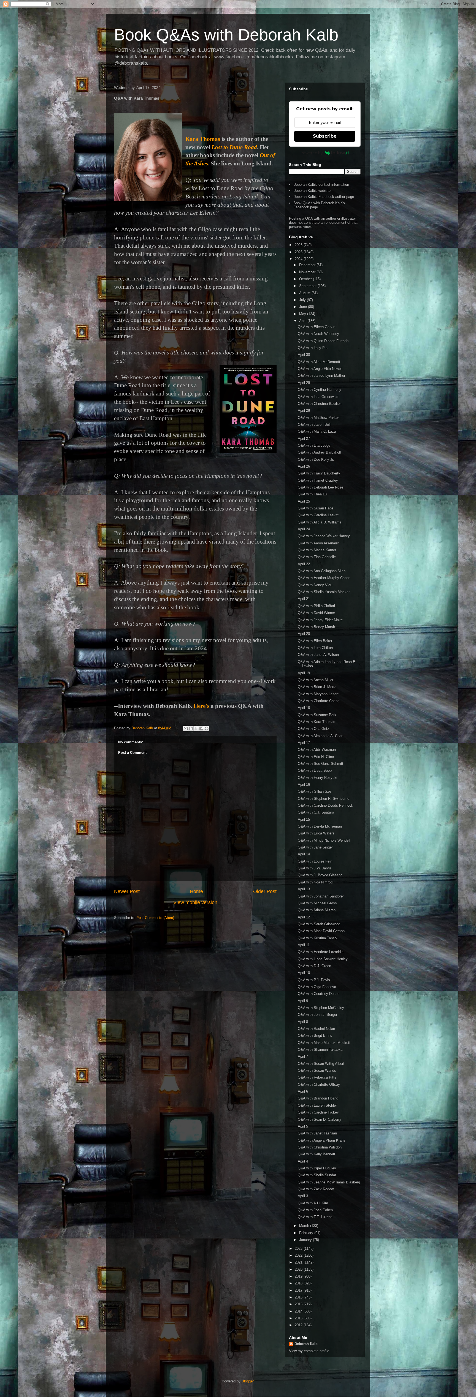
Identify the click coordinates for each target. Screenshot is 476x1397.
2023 (299, 1248)
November (308, 272)
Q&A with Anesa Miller (315, 680)
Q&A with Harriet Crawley (318, 480)
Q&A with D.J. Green (314, 966)
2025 (299, 252)
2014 (299, 1311)
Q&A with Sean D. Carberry (319, 1119)
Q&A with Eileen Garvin (316, 327)
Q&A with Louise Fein (315, 861)
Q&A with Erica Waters (316, 833)
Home (196, 891)
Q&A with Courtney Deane (318, 994)
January (306, 1240)
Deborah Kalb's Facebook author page (323, 197)
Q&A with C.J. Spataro (316, 812)
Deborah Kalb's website (312, 191)
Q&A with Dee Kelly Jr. (316, 459)
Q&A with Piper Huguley (317, 1168)
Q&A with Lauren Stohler (317, 1105)
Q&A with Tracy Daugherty (319, 473)
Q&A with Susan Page (315, 508)
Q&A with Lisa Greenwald (318, 397)
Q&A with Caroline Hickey (318, 1112)
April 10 (304, 973)
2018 (299, 1283)
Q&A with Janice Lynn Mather (321, 375)
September (308, 286)
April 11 (304, 945)
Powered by (312, 153)
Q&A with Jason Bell (314, 424)
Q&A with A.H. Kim (313, 1203)
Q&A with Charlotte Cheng (318, 701)
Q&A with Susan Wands (317, 1070)
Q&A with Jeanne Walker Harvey (324, 536)
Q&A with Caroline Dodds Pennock (325, 805)
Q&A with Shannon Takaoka (320, 1049)
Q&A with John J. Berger (317, 1015)
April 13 (304, 889)
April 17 (304, 743)
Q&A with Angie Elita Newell (320, 369)
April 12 (304, 917)
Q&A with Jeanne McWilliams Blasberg (329, 1182)
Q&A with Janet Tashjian (317, 1133)
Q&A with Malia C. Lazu (317, 431)
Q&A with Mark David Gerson (321, 931)
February (306, 1233)
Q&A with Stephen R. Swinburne (323, 798)
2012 (299, 1325)
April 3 (303, 1196)
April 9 (303, 1001)
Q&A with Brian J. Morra (317, 687)
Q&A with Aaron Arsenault (318, 543)
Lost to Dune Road (234, 147)
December (308, 265)
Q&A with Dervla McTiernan (320, 826)
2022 (299, 1255)
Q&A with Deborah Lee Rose (320, 487)
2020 (299, 1269)
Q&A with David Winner (316, 613)
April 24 (304, 529)
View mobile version (195, 902)
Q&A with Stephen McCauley (321, 1008)
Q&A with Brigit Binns (315, 1035)
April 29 (304, 383)
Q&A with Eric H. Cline (316, 757)
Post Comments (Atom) (155, 918)
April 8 (303, 1022)
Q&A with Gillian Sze (314, 791)
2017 (299, 1290)
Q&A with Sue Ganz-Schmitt (320, 764)
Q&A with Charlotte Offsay (319, 1084)
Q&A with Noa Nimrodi (315, 882)
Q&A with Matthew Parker (318, 418)
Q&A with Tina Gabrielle (317, 557)
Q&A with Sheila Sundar (317, 1175)
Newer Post (127, 891)
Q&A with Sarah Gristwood (319, 924)
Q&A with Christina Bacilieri (320, 404)
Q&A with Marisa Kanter (317, 550)
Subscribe (325, 136)
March (304, 1226)
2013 (299, 1318)
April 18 (304, 708)
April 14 (304, 854)
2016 (299, 1297)
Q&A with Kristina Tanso (317, 938)
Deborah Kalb (306, 1344)
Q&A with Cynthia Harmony (319, 390)
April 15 (304, 819)
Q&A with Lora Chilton (315, 648)
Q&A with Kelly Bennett (316, 1154)
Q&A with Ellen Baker (315, 641)
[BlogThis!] (191, 728)
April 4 (303, 1161)
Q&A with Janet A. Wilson (318, 655)
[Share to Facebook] (201, 728)
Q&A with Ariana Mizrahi (317, 910)
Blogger (247, 1381)
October (306, 279)
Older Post (265, 891)
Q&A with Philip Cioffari (316, 606)
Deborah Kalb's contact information (321, 184)
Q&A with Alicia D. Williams (320, 522)
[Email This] (185, 728)
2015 (299, 1304)
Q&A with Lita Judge (314, 445)
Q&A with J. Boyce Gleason (320, 875)
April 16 (304, 784)
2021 (299, 1262)
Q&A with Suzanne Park (317, 715)
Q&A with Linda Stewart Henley (323, 959)
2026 (299, 245)
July (303, 300)
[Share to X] (196, 728)
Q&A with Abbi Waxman (317, 749)
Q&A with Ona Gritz (313, 729)
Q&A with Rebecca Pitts (317, 1077)
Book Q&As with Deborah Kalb (226, 35)
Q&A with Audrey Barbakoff (319, 452)
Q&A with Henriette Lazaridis (321, 952)
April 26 (304, 466)
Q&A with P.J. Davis (314, 980)
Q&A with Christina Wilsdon (320, 1147)
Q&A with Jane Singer (315, 847)
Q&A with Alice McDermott (319, 362)
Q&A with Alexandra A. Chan (320, 736)
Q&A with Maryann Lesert (318, 694)
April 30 (304, 355)
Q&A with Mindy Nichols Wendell (324, 840)
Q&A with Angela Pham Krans (321, 1140)
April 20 (304, 634)
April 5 (303, 1126)
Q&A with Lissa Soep (315, 770)
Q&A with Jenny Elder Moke (320, 620)
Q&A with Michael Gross (317, 903)
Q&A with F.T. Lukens (315, 1217)
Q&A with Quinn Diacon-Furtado (323, 341)
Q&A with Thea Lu (312, 494)
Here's (201, 706)
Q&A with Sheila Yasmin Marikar (324, 592)
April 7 (303, 1056)
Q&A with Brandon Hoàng (318, 1098)
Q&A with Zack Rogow (316, 1189)
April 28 (304, 410)
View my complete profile (309, 1351)
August (305, 293)
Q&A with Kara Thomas (316, 722)
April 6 (303, 1091)
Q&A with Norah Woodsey (318, 334)
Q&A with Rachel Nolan (316, 1029)
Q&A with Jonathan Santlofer (321, 896)
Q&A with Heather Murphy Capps (324, 578)
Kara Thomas (202, 139)
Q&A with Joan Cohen (315, 1210)
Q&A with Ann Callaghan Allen (321, 571)
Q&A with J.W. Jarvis (315, 868)
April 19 (304, 673)
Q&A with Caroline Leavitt (318, 515)
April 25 (304, 501)
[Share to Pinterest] (206, 728)
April (303, 321)
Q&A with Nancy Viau (315, 585)
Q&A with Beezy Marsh (316, 627)
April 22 (304, 564)
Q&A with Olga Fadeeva (317, 987)
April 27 (304, 438)
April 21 (304, 599)
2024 (299, 259)
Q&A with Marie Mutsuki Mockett (324, 1043)
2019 (299, 1276)
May (303, 314)
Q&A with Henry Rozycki (317, 778)
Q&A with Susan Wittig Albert (321, 1064)
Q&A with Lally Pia (313, 348)
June (303, 307)
